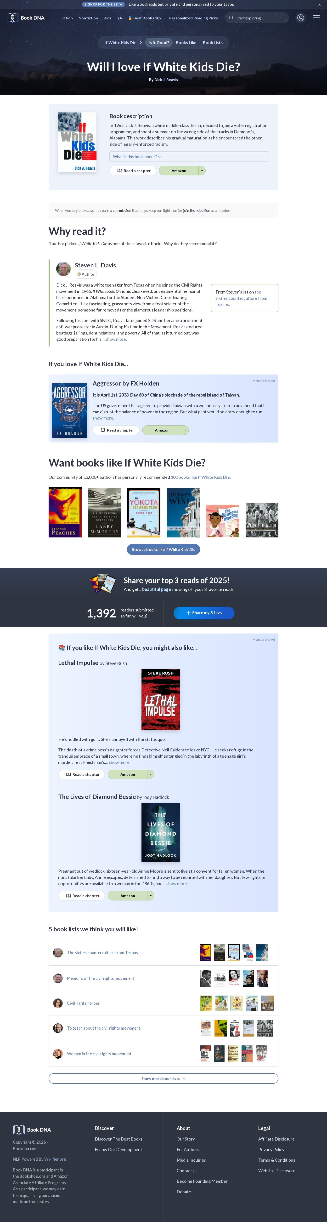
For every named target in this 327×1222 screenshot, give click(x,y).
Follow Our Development (118, 1149)
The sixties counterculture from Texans (102, 952)
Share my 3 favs (207, 612)
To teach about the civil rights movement (103, 1028)
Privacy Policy (271, 1149)
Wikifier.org (55, 1159)
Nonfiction (88, 18)
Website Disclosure (276, 1170)
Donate (184, 1191)
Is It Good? (158, 42)
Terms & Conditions (276, 1160)
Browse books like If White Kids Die (163, 549)
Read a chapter (137, 170)
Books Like (186, 42)
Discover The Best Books (118, 1138)
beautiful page (156, 589)
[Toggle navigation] (316, 17)
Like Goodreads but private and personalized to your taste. (181, 4)
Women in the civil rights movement (99, 1053)
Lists (213, 42)
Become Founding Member (202, 1181)
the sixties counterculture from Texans (241, 298)
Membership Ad (264, 381)
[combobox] (257, 17)
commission (122, 210)
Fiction (67, 18)
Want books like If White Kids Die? (127, 462)
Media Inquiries (191, 1160)
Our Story (186, 1138)
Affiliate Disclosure (276, 1138)
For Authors (188, 1149)
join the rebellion (196, 210)
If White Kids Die (120, 42)
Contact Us (187, 1170)
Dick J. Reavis (166, 79)
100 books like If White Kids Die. (201, 477)
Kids (108, 18)
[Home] (28, 18)
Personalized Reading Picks (193, 18)
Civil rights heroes (83, 1003)
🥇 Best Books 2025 (146, 18)
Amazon (179, 170)
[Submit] (231, 17)
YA (119, 18)
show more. (116, 339)
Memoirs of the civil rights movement (100, 978)
